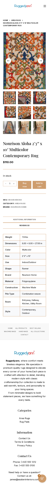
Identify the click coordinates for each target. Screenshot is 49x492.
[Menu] (45, 6)
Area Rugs (20, 203)
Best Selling (35, 328)
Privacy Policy (24, 445)
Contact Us (24, 438)
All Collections (38, 331)
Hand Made (23, 331)
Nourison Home (18, 207)
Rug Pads (24, 421)
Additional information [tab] (24, 220)
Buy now (25, 185)
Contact (24, 335)
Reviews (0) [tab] (24, 225)
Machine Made (10, 331)
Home (10, 328)
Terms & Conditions (24, 442)
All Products (21, 328)
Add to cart (39, 185)
